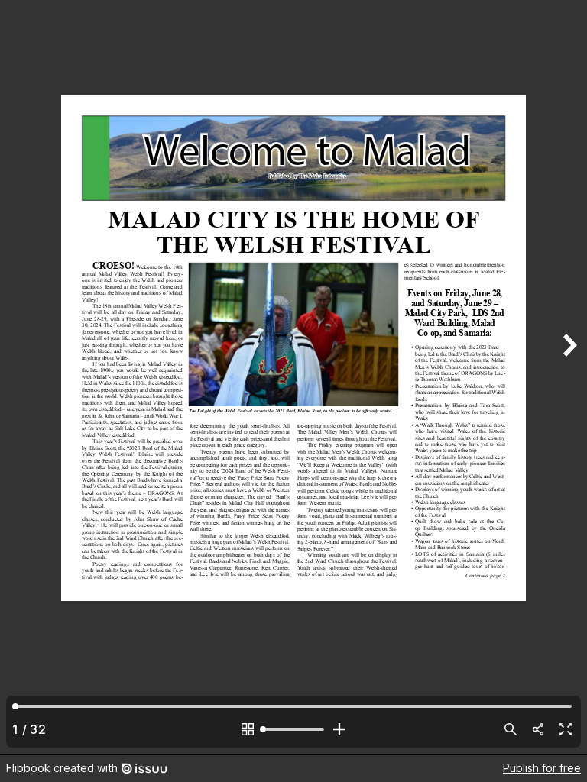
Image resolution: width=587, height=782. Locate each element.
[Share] (538, 729)
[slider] (293, 729)
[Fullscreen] (565, 729)
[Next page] (568, 377)
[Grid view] (247, 729)
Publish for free (542, 767)
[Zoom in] (339, 729)
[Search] (510, 729)
